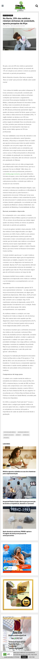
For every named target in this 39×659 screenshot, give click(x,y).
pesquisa (6, 437)
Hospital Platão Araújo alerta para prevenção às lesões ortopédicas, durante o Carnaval (19, 502)
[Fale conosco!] (18, 609)
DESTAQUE (5, 15)
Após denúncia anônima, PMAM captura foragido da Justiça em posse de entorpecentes (17, 533)
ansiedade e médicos (23, 432)
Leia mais (32, 657)
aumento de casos (9, 434)
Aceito (24, 657)
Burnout (18, 434)
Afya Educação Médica (10, 432)
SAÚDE (10, 15)
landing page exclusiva (13, 174)
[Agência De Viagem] (17, 572)
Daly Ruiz (7, 26)
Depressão (26, 434)
